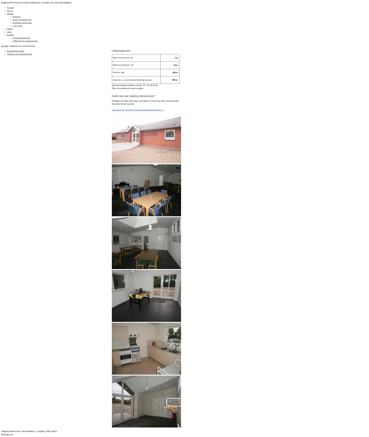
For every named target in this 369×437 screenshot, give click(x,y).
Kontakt (4, 46)
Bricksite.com (7, 434)
